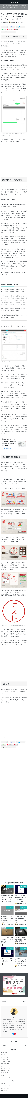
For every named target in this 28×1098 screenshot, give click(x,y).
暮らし (2, 1052)
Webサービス (4, 1070)
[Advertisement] (14, 159)
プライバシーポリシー (6, 1088)
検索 (24, 1001)
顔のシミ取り (4, 1075)
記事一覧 (3, 1083)
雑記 (2, 1054)
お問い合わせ (4, 1090)
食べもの (3, 1057)
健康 (2, 1066)
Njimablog (14, 2)
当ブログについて (5, 1085)
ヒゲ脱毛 (3, 1059)
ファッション (4, 1061)
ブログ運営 (20, 22)
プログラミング (5, 1077)
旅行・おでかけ (5, 1068)
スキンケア (3, 1072)
